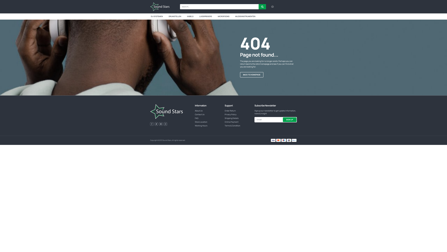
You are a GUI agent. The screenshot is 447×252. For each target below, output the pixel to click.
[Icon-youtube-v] (161, 124)
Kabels (190, 16)
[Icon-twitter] (156, 124)
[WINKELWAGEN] (272, 6)
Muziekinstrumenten (245, 16)
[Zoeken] (262, 6)
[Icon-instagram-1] (165, 124)
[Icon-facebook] (152, 124)
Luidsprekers (205, 16)
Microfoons (223, 16)
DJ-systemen (157, 16)
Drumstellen (175, 16)
